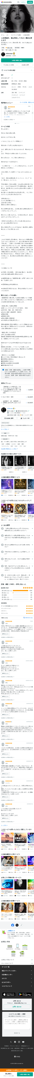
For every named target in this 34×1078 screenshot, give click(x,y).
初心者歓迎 (14, 89)
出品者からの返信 (8, 119)
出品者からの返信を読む (7, 637)
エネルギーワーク (16, 97)
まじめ (30, 87)
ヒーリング (22, 95)
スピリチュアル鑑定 (16, 35)
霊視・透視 (14, 92)
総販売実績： (11, 55)
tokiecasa (10, 408)
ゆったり (14, 87)
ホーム (2, 35)
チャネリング (15, 95)
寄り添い (25, 87)
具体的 (19, 87)
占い (8, 35)
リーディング (22, 92)
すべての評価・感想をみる (27, 102)
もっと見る (7, 116)
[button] (17, 529)
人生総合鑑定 (26, 35)
